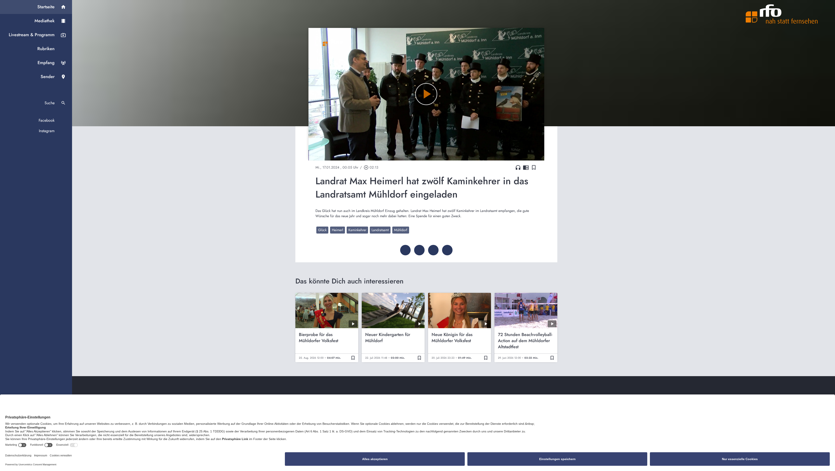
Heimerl (337, 229)
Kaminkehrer (357, 229)
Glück (322, 229)
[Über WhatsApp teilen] (433, 250)
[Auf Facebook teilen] (405, 250)
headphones (518, 167)
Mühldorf (400, 229)
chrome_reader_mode (526, 167)
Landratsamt (380, 229)
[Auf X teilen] (419, 250)
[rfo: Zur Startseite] (782, 14)
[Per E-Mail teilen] (447, 250)
